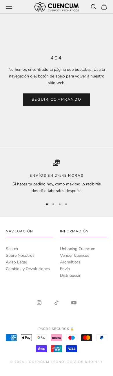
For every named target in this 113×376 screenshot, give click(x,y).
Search (12, 249)
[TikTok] (56, 302)
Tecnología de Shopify (77, 362)
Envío (65, 269)
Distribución (70, 275)
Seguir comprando (56, 99)
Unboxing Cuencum (77, 249)
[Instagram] (39, 302)
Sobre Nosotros (20, 255)
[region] (56, 176)
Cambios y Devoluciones (28, 269)
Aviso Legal (16, 262)
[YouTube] (74, 302)
